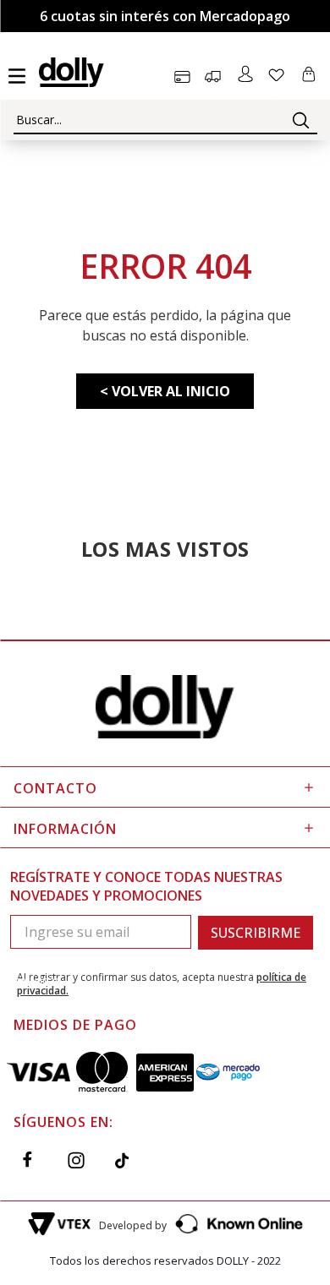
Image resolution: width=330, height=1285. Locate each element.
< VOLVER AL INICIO (165, 391)
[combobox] (165, 120)
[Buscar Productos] (301, 120)
